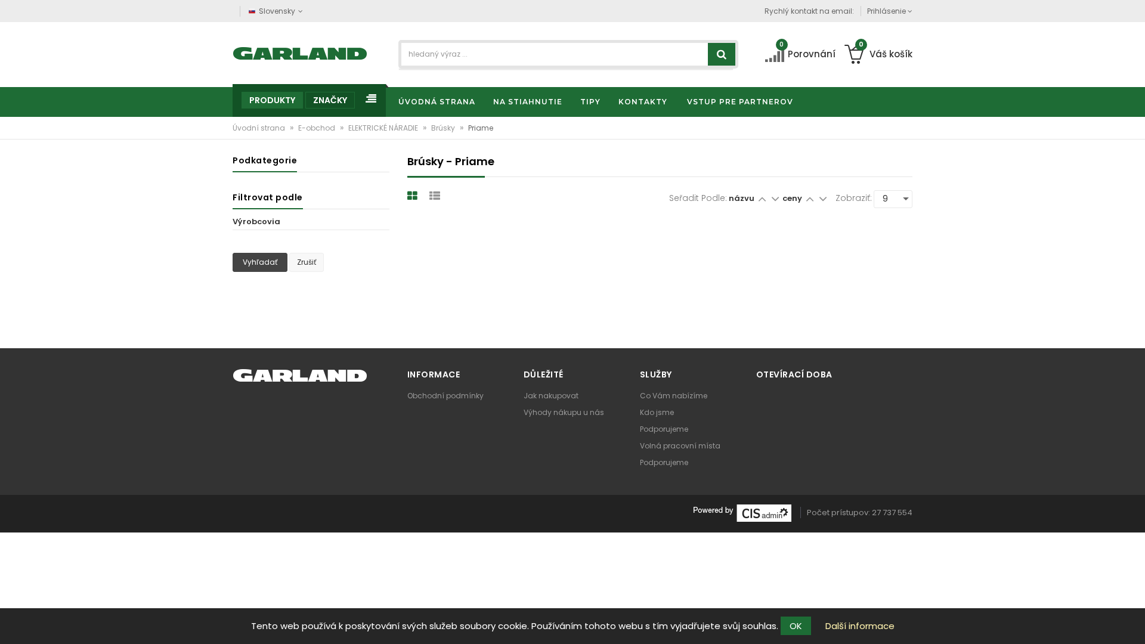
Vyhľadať (260, 262)
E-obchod (317, 128)
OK (796, 626)
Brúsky (444, 128)
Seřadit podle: (698, 198)
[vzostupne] (762, 198)
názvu (741, 198)
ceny (793, 198)
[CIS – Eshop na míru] (742, 512)
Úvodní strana (260, 128)
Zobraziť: (853, 198)
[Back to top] (1132, 622)
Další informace (860, 626)
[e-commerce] (300, 52)
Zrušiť (306, 262)
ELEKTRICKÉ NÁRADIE (384, 128)
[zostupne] (775, 198)
